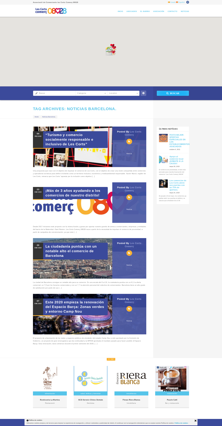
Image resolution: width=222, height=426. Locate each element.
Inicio (120, 11)
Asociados (131, 11)
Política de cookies (181, 423)
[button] (113, 52)
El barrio (145, 11)
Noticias (185, 11)
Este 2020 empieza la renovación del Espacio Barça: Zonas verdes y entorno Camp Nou (74, 306)
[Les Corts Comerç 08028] (51, 11)
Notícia (129, 153)
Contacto (172, 11)
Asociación (158, 11)
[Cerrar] (195, 421)
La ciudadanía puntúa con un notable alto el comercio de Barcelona (71, 251)
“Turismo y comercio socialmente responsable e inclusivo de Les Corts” (69, 139)
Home (37, 117)
